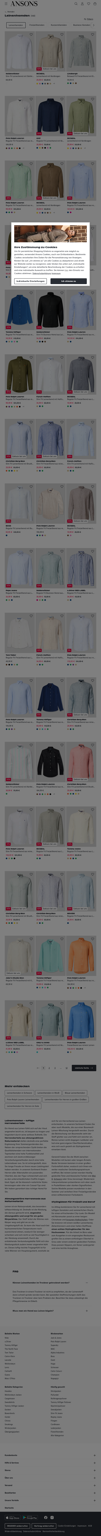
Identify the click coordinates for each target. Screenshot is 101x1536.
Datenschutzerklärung (41, 273)
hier (66, 270)
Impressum (56, 273)
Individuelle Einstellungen (30, 281)
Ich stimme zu (68, 281)
